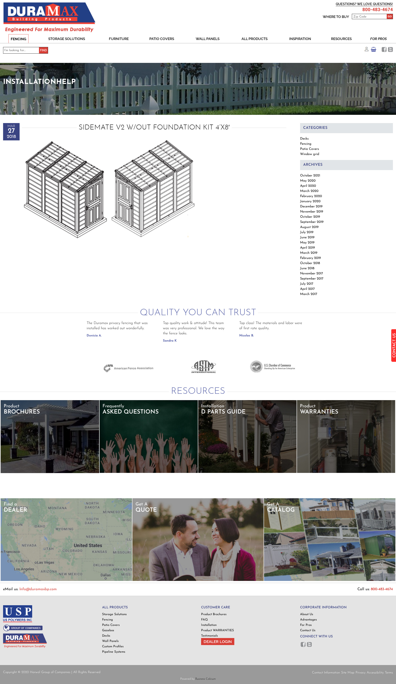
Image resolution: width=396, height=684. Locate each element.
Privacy (360, 672)
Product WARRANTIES (217, 630)
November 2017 (311, 273)
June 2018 (307, 268)
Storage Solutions (66, 39)
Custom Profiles (113, 646)
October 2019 (310, 217)
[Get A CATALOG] (329, 580)
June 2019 (307, 237)
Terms (389, 672)
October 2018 (310, 263)
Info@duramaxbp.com (38, 589)
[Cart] (373, 50)
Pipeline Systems (113, 651)
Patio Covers (161, 39)
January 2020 (310, 201)
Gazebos (108, 630)
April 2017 (307, 289)
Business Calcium (205, 678)
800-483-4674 (377, 9)
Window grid (309, 154)
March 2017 (308, 294)
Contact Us (307, 630)
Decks (304, 138)
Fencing (18, 39)
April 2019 (307, 247)
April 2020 (308, 186)
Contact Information (326, 672)
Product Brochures (213, 614)
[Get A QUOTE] (198, 580)
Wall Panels (207, 39)
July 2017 (306, 284)
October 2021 (310, 175)
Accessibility (375, 672)
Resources (341, 39)
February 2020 (311, 196)
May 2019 (307, 242)
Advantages (308, 619)
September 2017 (311, 278)
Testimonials (209, 635)
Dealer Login (218, 641)
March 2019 (308, 253)
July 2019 (307, 232)
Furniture (119, 39)
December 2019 (311, 206)
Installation (209, 625)
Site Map (347, 672)
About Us (306, 614)
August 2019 (309, 227)
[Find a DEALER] (66, 580)
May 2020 (308, 180)
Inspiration (300, 39)
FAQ (204, 619)
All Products (255, 39)
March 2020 (309, 191)
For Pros (378, 39)
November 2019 (311, 211)
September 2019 (312, 222)
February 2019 (310, 258)
